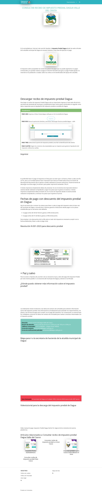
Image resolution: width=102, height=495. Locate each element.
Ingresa (51, 118)
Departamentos (71, 2)
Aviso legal (23, 478)
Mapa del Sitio (56, 470)
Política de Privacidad (26, 475)
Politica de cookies (25, 473)
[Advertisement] (51, 37)
